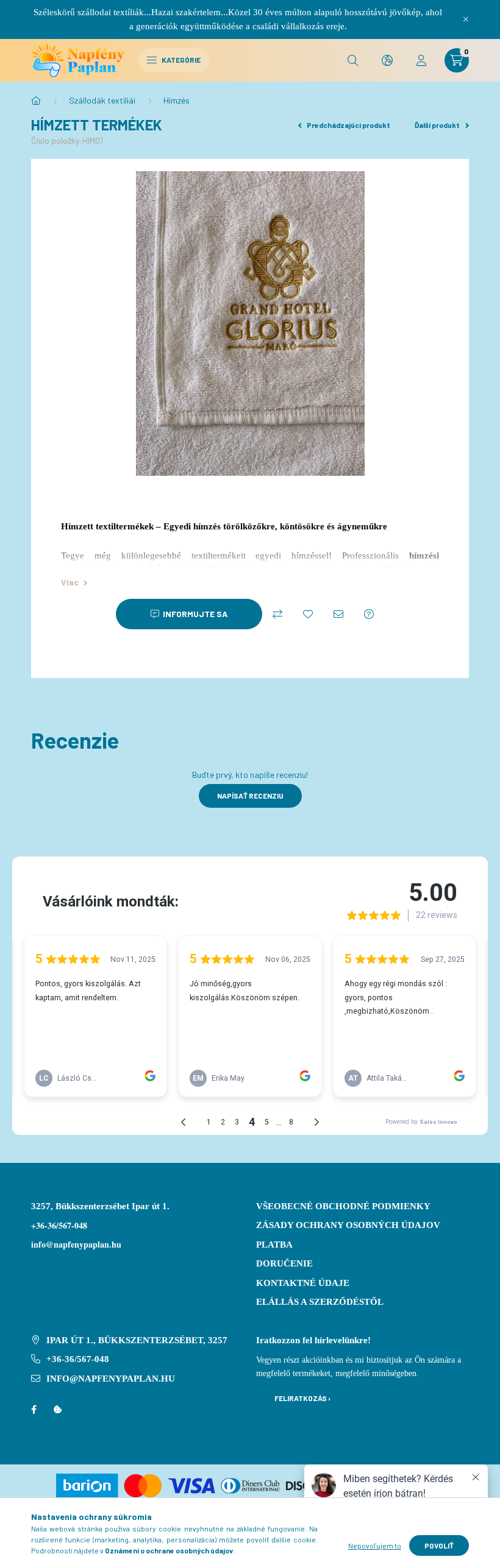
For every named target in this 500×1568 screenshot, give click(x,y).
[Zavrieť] (466, 19)
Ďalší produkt (438, 125)
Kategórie (180, 59)
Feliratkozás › (302, 1398)
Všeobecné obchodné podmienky (343, 1206)
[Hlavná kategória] (36, 100)
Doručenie (284, 1263)
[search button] (353, 60)
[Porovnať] (277, 614)
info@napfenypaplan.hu (110, 1378)
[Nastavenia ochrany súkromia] (58, 1409)
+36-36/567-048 (59, 1225)
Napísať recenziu (250, 795)
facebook (33, 1409)
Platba (274, 1244)
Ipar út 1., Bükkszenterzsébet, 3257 (136, 1340)
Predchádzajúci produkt (347, 125)
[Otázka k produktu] (369, 614)
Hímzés (176, 100)
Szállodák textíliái (102, 100)
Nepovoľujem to (374, 1545)
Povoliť (439, 1545)
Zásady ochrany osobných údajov (348, 1225)
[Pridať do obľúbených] (308, 614)
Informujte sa (195, 614)
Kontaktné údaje (302, 1283)
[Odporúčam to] (338, 614)
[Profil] (421, 60)
